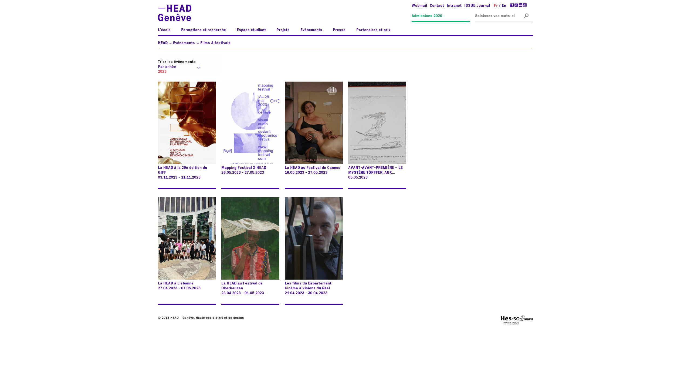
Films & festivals (215, 43)
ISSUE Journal (477, 6)
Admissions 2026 (427, 16)
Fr (496, 6)
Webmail (419, 6)
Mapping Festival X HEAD (243, 168)
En (504, 6)
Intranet (454, 6)
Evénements (184, 43)
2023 (162, 71)
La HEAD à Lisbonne (176, 283)
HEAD (163, 43)
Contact (437, 6)
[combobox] (494, 16)
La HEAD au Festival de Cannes (312, 168)
